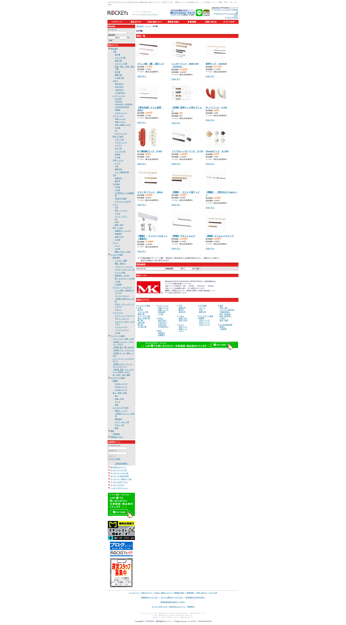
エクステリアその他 (121, 408)
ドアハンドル (118, 116)
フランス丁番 (120, 58)
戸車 (116, 166)
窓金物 (117, 154)
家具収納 (116, 258)
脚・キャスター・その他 (124, 278)
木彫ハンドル (120, 119)
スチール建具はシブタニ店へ (172, 597)
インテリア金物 (117, 255)
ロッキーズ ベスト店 (118, 470)
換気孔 (222, 327)
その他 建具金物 (226, 325)
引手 (114, 175)
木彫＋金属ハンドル (123, 125)
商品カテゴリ (147, 593)
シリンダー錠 (120, 151)
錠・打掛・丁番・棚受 (121, 375)
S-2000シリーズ (121, 387)
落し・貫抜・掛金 (120, 393)
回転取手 (118, 234)
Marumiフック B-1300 (217, 151)
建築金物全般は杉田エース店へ (173, 602)
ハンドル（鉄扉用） (227, 310)
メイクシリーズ (121, 327)
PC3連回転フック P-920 (149, 151)
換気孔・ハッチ (121, 411)
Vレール (202, 308)
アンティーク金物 (118, 336)
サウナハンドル (121, 134)
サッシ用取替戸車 (122, 172)
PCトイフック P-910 (216, 107)
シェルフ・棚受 (121, 261)
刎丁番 (117, 72)
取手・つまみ (118, 228)
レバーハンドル (119, 96)
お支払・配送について (163, 593)
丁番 (114, 52)
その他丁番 (119, 78)
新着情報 (190, 593)
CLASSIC (118, 99)
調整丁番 (118, 75)
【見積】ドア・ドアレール (123, 350)
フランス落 (119, 139)
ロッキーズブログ (117, 485)
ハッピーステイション (119, 488)
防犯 (116, 428)
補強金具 (118, 419)
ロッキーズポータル (160, 607)
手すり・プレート (122, 319)
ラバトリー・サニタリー (122, 287)
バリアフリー (118, 313)
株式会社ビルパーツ (118, 467)
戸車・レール (118, 160)
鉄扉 (221, 306)
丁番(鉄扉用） (225, 312)
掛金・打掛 (119, 399)
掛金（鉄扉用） (225, 316)
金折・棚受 (223, 320)
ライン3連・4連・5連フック (150, 64)
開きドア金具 (118, 136)
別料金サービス (117, 437)
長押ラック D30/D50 (216, 64)
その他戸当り (120, 93)
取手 (160, 331)
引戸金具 (116, 184)
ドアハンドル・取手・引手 (123, 339)
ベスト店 (216, 10)
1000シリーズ (204, 325)
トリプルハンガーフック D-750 (187, 151)
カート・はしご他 (122, 422)
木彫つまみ (183, 320)
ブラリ (181, 331)
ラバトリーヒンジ (122, 296)
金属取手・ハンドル (123, 231)
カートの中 (213, 593)
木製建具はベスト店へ (149, 597)
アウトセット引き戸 (123, 202)
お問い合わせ (201, 593)
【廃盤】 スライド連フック (186, 192)
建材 (112, 431)
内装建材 (116, 434)
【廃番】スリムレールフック (220, 236)
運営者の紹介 (179, 593)
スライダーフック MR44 (150, 192)
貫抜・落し (223, 308)
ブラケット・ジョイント (124, 316)
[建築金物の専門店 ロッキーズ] (118, 14)
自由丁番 (141, 323)
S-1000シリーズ (121, 390)
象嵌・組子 (119, 225)
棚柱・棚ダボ (120, 264)
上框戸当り (119, 90)
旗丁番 (117, 55)
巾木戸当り (119, 87)
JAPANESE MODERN (123, 104)
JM (116, 131)
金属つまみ (119, 237)
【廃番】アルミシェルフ (183, 236)
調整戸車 (118, 169)
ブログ (229, 18)
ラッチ (117, 402)
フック (115, 243)
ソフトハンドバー (122, 330)
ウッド (115, 205)
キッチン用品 (120, 273)
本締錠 (117, 110)
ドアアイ (118, 145)
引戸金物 (203, 306)
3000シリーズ (204, 320)
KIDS (117, 222)
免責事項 (190, 607)
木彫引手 (182, 312)
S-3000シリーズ (121, 384)
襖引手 (117, 181)
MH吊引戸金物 (121, 199)
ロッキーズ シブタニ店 (119, 473)
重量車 (115, 381)
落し (116, 396)
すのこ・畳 (119, 425)
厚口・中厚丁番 (144, 318)
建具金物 (114, 49)
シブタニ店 (226, 10)
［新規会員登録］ (121, 464)
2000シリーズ (204, 323)
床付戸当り (119, 84)
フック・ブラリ (121, 216)
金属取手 (161, 335)
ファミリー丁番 (121, 64)
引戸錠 (117, 187)
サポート (118, 310)
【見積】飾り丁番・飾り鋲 (123, 347)
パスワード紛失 (114, 459)
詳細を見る (141, 76)
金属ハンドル (120, 122)
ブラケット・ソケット (123, 267)
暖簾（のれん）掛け (123, 252)
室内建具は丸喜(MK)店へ (195, 597)
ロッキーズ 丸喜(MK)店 (119, 476)
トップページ (134, 593)
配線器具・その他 (122, 275)
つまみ (117, 213)
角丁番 (140, 320)
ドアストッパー (121, 142)
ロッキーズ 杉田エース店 (121, 479)
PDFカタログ (220, 14)
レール (117, 163)
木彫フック (183, 327)
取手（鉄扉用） (225, 314)
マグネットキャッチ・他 (124, 270)
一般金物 (223, 329)
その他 (117, 128)
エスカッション (121, 113)
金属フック (183, 329)
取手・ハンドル (121, 210)
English (235, 18)
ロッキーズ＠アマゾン (119, 482)
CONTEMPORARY (122, 107)
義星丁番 (118, 61)
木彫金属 (161, 312)
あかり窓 (118, 148)
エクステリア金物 (118, 378)
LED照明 (118, 284)
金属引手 (118, 178)
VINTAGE (118, 101)
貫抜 (116, 405)
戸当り (115, 81)
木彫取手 (161, 333)
